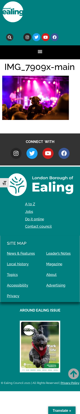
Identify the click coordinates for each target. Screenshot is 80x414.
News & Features (21, 253)
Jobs (29, 212)
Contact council (38, 226)
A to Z (30, 204)
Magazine (54, 264)
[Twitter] (36, 37)
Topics (12, 275)
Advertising (55, 285)
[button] (9, 37)
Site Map (16, 243)
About (51, 275)
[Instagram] (27, 37)
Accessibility (17, 285)
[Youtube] (46, 37)
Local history (18, 264)
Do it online (34, 219)
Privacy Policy (70, 383)
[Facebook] (55, 37)
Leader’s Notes (58, 253)
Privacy (13, 296)
